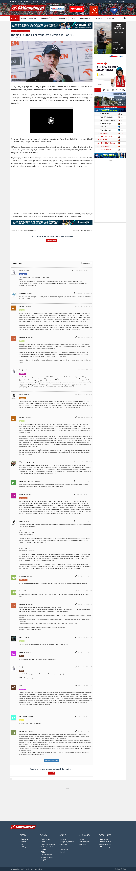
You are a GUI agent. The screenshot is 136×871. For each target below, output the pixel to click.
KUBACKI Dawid (105, 140)
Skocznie (23, 842)
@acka (21, 656)
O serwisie (111, 18)
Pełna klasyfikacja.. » (120, 152)
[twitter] (10, 1)
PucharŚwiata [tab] (123, 90)
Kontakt (44, 1)
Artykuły (23, 847)
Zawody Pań (45, 18)
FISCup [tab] (108, 90)
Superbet (83, 844)
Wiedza (72, 18)
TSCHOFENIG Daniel (106, 117)
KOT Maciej (104, 133)
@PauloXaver (23, 498)
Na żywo (43, 860)
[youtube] (18, 1)
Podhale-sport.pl (105, 842)
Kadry (22, 844)
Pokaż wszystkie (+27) (51, 760)
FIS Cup (43, 852)
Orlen (82, 847)
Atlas (82, 839)
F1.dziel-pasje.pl (105, 847)
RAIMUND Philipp (105, 123)
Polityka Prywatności (67, 842)
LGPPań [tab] (113, 90)
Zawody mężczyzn (28, 18)
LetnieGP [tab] (97, 90)
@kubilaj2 (22, 689)
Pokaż (51, 773)
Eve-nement (104, 839)
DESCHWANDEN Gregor (107, 120)
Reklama (35, 1)
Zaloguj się (52, 240)
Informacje (64, 844)
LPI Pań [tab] (118, 89)
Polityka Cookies (120, 869)
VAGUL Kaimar (105, 127)
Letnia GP (44, 842)
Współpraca (64, 849)
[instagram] (15, 1)
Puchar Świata (45, 839)
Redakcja (27, 1)
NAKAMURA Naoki (106, 114)
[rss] (21, 1)
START (13, 18)
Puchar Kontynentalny (48, 844)
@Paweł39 (22, 373)
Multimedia (85, 18)
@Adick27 (22, 398)
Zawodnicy (24, 839)
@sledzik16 (23, 274)
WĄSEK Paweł (104, 146)
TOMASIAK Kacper (106, 136)
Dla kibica (98, 18)
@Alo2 (21, 720)
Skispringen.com (105, 844)
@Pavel (22, 310)
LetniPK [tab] (103, 90)
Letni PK (43, 849)
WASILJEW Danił (105, 130)
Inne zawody (60, 18)
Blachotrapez (84, 842)
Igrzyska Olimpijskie (47, 857)
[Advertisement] (51, 177)
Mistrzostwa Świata (47, 854)
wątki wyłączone (86, 263)
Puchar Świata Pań (47, 847)
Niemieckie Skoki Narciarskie (20, 31)
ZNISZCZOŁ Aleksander (107, 143)
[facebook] (13, 1)
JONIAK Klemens (105, 149)
